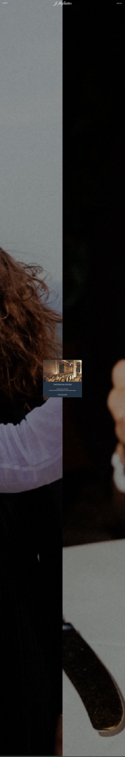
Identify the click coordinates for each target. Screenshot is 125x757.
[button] (119, 3)
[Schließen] (81, 361)
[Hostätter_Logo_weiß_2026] (62, 4)
